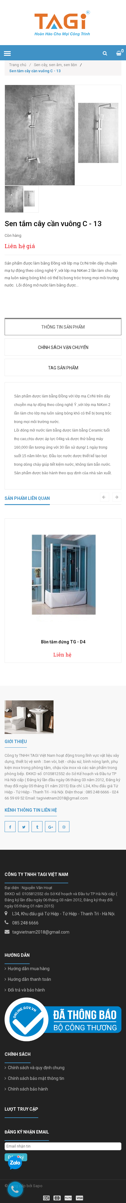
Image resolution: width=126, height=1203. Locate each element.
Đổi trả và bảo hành (25, 990)
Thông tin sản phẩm (63, 327)
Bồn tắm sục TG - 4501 (66, 641)
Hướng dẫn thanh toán (28, 979)
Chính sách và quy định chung (35, 1067)
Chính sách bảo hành (27, 1089)
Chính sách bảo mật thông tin (35, 1078)
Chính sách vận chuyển (63, 347)
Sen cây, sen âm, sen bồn (55, 65)
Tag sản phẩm (63, 367)
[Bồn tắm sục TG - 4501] (66, 577)
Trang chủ (20, 65)
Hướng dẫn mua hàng (28, 968)
